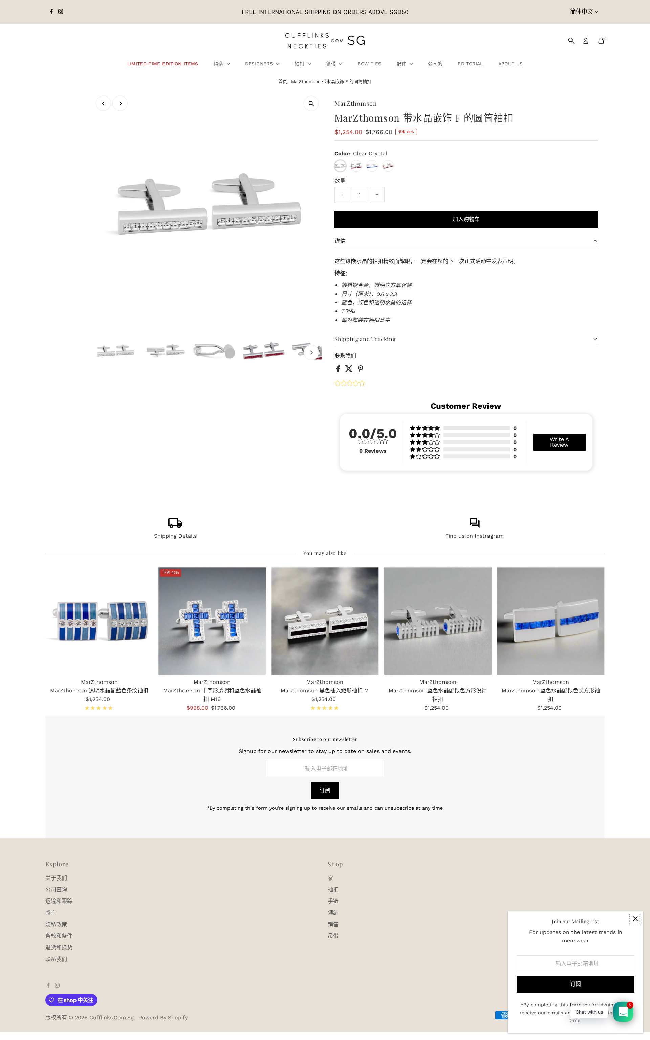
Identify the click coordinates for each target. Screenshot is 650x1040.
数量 (339, 181)
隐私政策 (56, 924)
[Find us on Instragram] (475, 526)
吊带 (333, 936)
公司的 (435, 63)
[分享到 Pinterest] (360, 370)
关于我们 (56, 878)
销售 (333, 924)
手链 (333, 901)
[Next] (120, 103)
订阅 (325, 790)
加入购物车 (466, 219)
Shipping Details (175, 536)
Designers (260, 63)
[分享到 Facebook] (339, 370)
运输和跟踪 (58, 901)
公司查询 (56, 889)
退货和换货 (58, 947)
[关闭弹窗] (635, 919)
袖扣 (300, 63)
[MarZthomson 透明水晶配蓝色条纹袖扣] (99, 621)
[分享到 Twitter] (349, 370)
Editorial (470, 63)
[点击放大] (311, 103)
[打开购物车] (601, 41)
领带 (332, 63)
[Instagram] (61, 12)
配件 (402, 63)
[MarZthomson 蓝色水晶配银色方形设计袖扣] (438, 621)
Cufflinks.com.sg (111, 1017)
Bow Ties (369, 63)
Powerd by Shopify (163, 1017)
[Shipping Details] (175, 526)
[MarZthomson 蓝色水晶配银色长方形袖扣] (550, 621)
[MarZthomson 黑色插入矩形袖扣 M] (324, 621)
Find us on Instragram (474, 536)
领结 (333, 913)
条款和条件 (58, 936)
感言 (50, 913)
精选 (219, 63)
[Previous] (103, 103)
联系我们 (345, 356)
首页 (282, 81)
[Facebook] (51, 12)
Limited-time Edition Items (162, 63)
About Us (510, 63)
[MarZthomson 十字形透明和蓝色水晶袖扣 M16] (212, 621)
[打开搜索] (571, 41)
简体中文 (581, 11)
